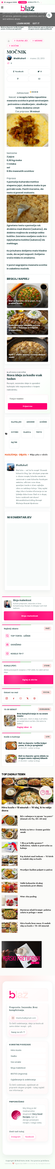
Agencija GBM (21, 1163)
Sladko (14, 1056)
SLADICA (27, 432)
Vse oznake (16, 1062)
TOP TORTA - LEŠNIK (20, 635)
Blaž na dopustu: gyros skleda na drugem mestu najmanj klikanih (40, 28)
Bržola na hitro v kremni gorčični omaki (35, 831)
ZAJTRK (14, 442)
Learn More (23, 23)
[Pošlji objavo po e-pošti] (39, 79)
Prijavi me (27, 406)
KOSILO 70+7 (17, 653)
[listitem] (6, 698)
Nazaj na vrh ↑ (18, 1032)
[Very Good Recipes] (16, 1115)
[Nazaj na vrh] (50, 1164)
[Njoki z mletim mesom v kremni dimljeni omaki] (27, 360)
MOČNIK (15, 45)
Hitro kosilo (16, 1050)
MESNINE (38, 40)
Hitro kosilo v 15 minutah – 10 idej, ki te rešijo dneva (27, 809)
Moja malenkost (18, 1067)
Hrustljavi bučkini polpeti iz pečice (36, 869)
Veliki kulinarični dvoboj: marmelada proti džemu (31, 884)
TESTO (39, 432)
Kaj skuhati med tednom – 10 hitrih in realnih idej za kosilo (36, 857)
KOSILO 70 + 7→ (34, 2)
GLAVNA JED (22, 40)
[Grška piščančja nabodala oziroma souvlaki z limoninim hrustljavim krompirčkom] (27, 333)
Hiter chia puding (28, 896)
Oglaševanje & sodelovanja (23, 1079)
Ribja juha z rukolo (39, 454)
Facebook (29, 1136)
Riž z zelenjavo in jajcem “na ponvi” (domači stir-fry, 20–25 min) (36, 817)
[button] (4, 9)
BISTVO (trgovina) (19, 1073)
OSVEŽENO (16, 644)
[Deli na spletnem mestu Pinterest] (18, 79)
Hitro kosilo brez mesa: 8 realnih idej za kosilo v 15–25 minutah (35, 924)
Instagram (15, 1136)
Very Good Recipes (32, 1115)
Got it (36, 23)
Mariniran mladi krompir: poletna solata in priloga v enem (35, 911)
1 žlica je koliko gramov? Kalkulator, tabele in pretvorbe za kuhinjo (36, 846)
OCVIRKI (14, 432)
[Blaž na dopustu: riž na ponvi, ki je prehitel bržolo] (27, 307)
